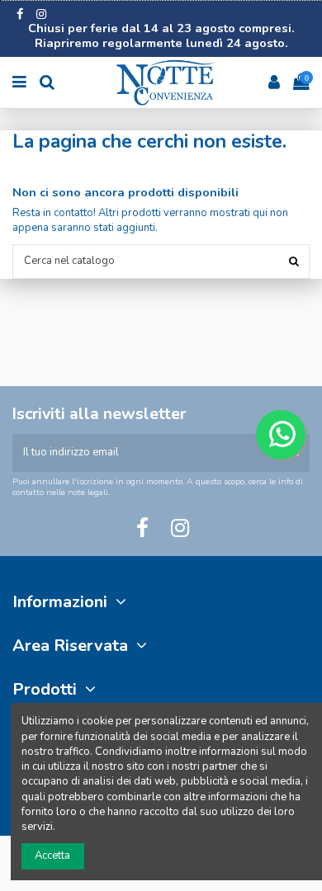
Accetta (52, 855)
